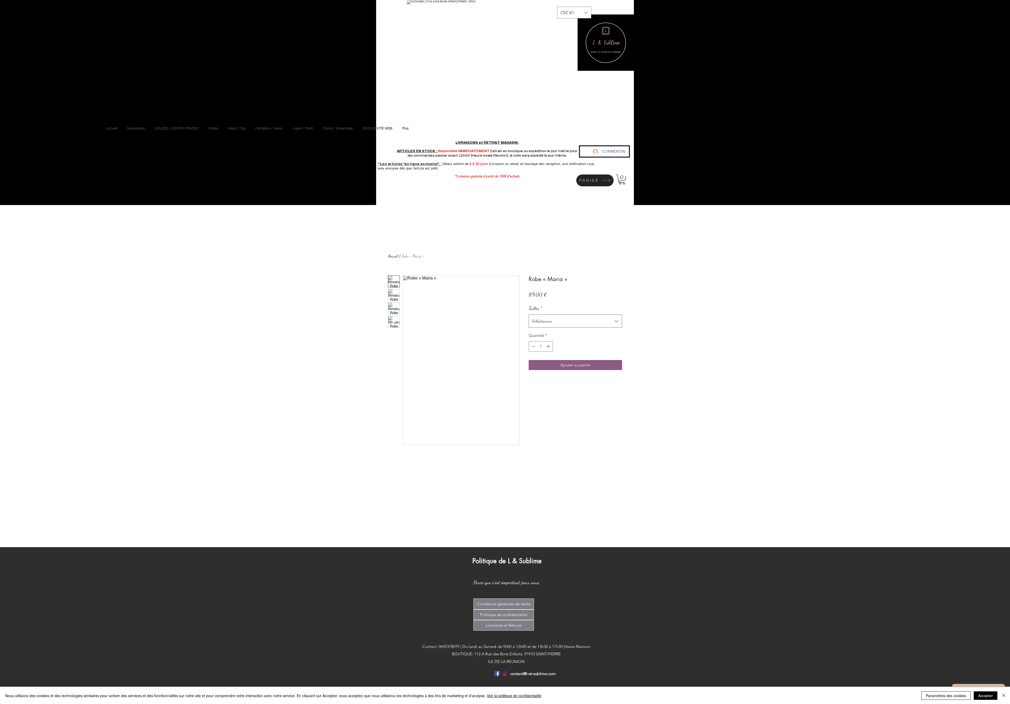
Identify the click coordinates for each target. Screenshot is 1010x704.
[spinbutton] (541, 346)
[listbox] (574, 12)
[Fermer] (1004, 695)
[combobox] (575, 321)
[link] (622, 179)
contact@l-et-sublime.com (533, 673)
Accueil (393, 255)
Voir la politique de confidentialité (514, 695)
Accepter (985, 695)
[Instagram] (505, 673)
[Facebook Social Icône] (497, 673)
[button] (574, 12)
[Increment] (548, 346)
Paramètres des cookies (946, 695)
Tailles (535, 308)
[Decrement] (533, 346)
